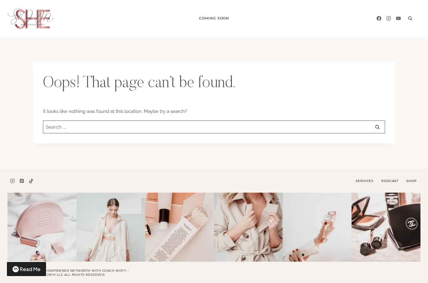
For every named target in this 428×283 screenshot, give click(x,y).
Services (364, 181)
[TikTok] (31, 181)
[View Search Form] (410, 18)
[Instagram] (388, 18)
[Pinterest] (21, 181)
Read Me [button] (30, 269)
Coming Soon (214, 18)
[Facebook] (379, 18)
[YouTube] (398, 18)
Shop (411, 181)
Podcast (390, 181)
